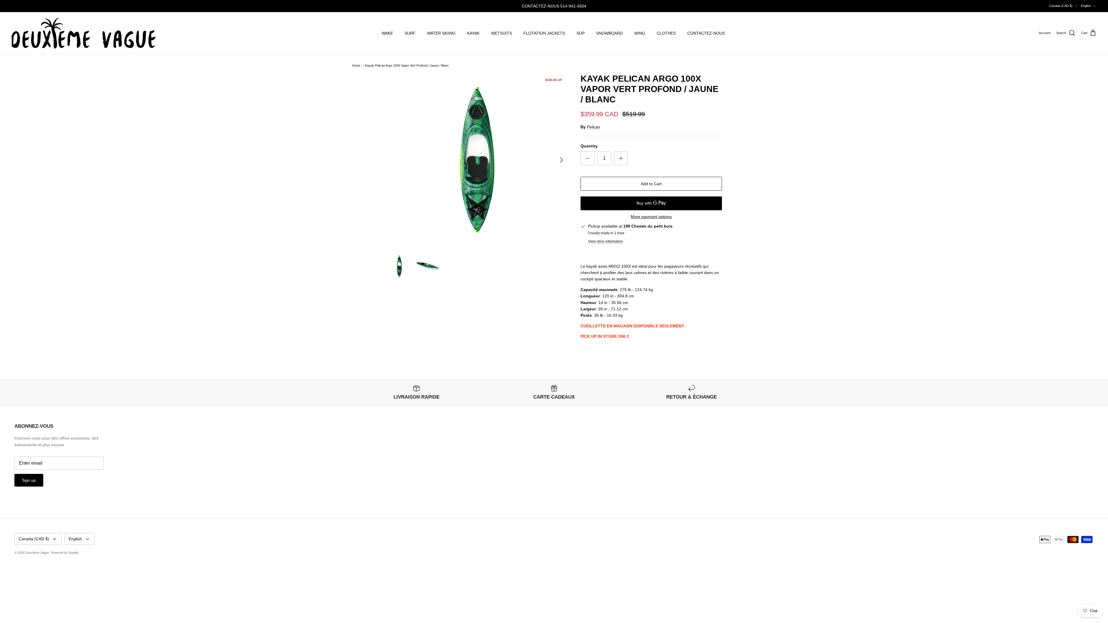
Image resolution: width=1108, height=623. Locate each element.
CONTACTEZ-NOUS (706, 33)
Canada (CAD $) (1061, 5)
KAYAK (473, 33)
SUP (581, 33)
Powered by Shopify (65, 552)
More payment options (651, 216)
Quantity (589, 146)
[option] (477, 160)
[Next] (561, 160)
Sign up (29, 480)
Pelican (593, 127)
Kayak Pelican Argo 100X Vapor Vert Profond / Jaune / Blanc (407, 65)
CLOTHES (666, 33)
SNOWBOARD (609, 33)
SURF (410, 33)
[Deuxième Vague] (84, 33)
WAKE (387, 33)
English (1086, 5)
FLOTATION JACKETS (544, 33)
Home (356, 65)
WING (639, 33)
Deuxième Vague (37, 552)
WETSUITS (501, 33)
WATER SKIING (441, 33)
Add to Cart (651, 183)
